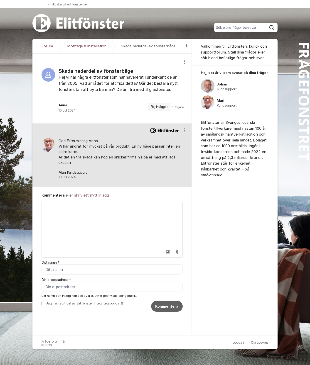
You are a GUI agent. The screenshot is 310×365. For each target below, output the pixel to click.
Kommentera (166, 306)
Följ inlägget (159, 107)
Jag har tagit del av (82, 303)
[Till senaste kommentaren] (186, 46)
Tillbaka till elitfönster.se (68, 4)
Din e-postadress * (56, 280)
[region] (112, 88)
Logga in (239, 342)
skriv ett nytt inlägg (91, 195)
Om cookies (259, 342)
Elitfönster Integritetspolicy (98, 303)
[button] (167, 251)
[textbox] (112, 224)
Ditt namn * (50, 262)
